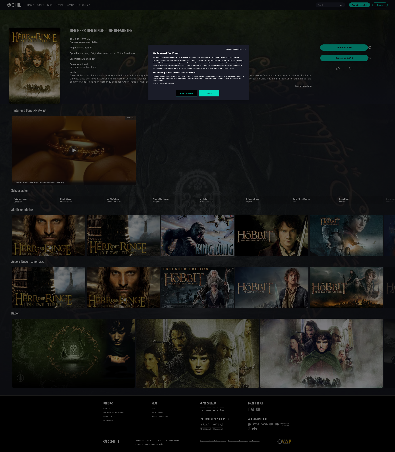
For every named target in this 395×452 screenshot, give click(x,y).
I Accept (209, 93)
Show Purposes (186, 93)
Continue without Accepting (236, 49)
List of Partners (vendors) (163, 83)
